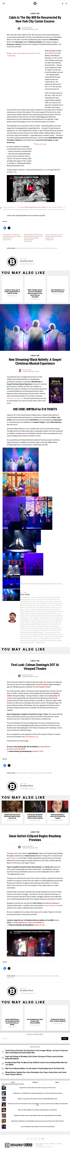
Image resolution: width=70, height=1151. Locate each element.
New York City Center (51, 248)
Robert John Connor (56, 583)
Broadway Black (28, 27)
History (46, 905)
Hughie (28, 1144)
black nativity (20, 583)
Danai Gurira (28, 976)
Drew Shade (28, 369)
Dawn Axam (27, 583)
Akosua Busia (20, 976)
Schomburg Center (36, 1144)
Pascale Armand (43, 976)
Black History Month (22, 248)
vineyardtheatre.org (31, 737)
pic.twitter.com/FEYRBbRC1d (34, 922)
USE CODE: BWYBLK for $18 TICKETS (35, 409)
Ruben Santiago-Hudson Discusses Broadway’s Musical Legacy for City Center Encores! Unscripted (33, 236)
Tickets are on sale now (15, 398)
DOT (28, 773)
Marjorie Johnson (35, 773)
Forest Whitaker (20, 1144)
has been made (54, 905)
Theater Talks (46, 1144)
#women (56, 920)
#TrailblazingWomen (18, 922)
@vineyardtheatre (44, 746)
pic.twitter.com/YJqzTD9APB (16, 749)
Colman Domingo (21, 773)
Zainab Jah (10, 977)
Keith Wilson (35, 583)
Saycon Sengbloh (53, 976)
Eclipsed (35, 976)
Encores (41, 248)
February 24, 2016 (39, 925)
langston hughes (45, 583)
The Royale (16, 1064)
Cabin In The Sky (33, 248)
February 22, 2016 (37, 751)
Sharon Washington (46, 773)
